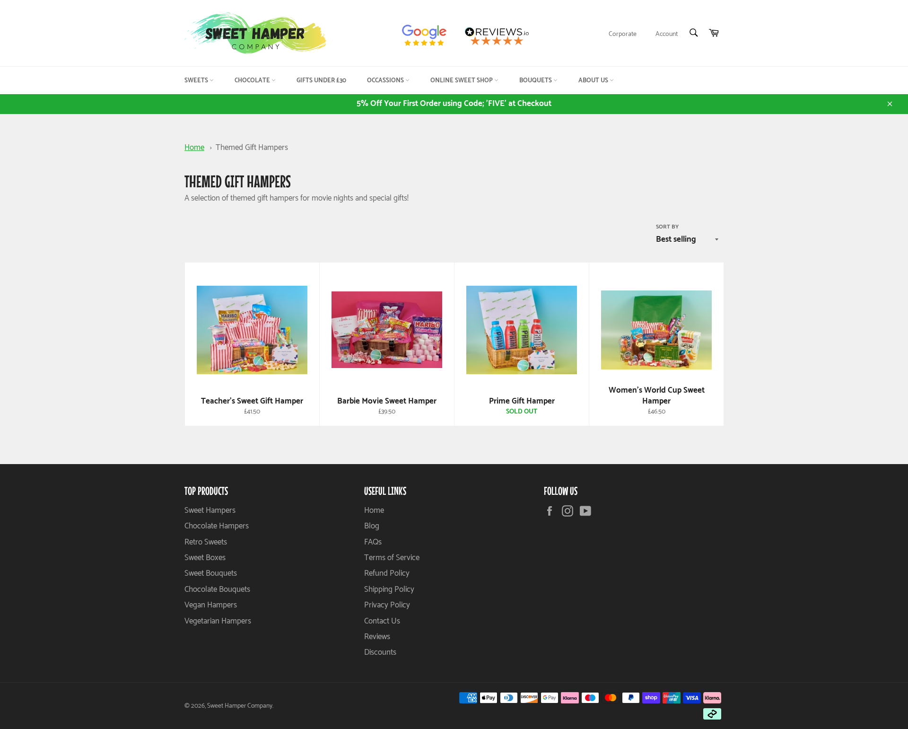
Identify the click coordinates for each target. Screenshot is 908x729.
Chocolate (253, 80)
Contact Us (382, 621)
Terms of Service (391, 557)
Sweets (197, 80)
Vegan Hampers (210, 605)
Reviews (377, 636)
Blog (371, 526)
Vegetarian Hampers (217, 621)
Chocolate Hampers (216, 526)
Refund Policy (387, 573)
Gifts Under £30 (321, 80)
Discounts (380, 652)
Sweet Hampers (210, 510)
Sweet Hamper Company (239, 706)
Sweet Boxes (205, 557)
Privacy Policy (387, 605)
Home (194, 147)
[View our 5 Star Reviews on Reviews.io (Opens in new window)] (500, 36)
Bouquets (536, 80)
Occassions (386, 80)
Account (666, 34)
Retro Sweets (205, 542)
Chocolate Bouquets (217, 589)
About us (594, 80)
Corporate (623, 34)
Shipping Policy (389, 589)
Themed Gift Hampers (252, 147)
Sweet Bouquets (210, 573)
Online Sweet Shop (462, 80)
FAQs (373, 542)
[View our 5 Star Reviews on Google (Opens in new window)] (428, 36)
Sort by (667, 227)
